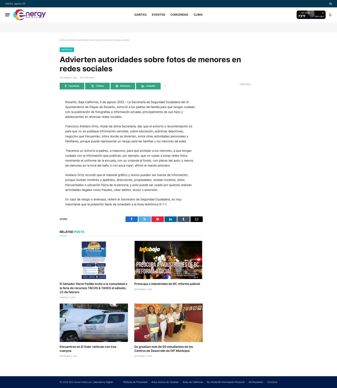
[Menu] (7, 15)
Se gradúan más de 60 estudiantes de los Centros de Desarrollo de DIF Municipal (163, 349)
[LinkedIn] (48, 127)
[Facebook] (48, 112)
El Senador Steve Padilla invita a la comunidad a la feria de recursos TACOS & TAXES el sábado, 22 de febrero (93, 288)
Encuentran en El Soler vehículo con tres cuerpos (88, 349)
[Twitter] (48, 120)
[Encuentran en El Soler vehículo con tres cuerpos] (94, 323)
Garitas (140, 14)
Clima (198, 14)
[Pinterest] (48, 135)
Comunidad (179, 14)
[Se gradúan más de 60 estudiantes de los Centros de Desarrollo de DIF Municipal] (168, 323)
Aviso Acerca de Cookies (165, 382)
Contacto (272, 382)
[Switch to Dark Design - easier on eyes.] (330, 14)
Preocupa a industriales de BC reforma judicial (167, 284)
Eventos (158, 14)
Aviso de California (193, 382)
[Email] (48, 143)
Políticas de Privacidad (135, 382)
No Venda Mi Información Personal (226, 382)
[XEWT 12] (29, 14)
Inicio (62, 40)
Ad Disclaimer (256, 382)
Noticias (66, 49)
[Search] (330, 3)
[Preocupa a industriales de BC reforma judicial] (168, 260)
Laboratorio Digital (103, 382)
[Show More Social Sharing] (164, 86)
